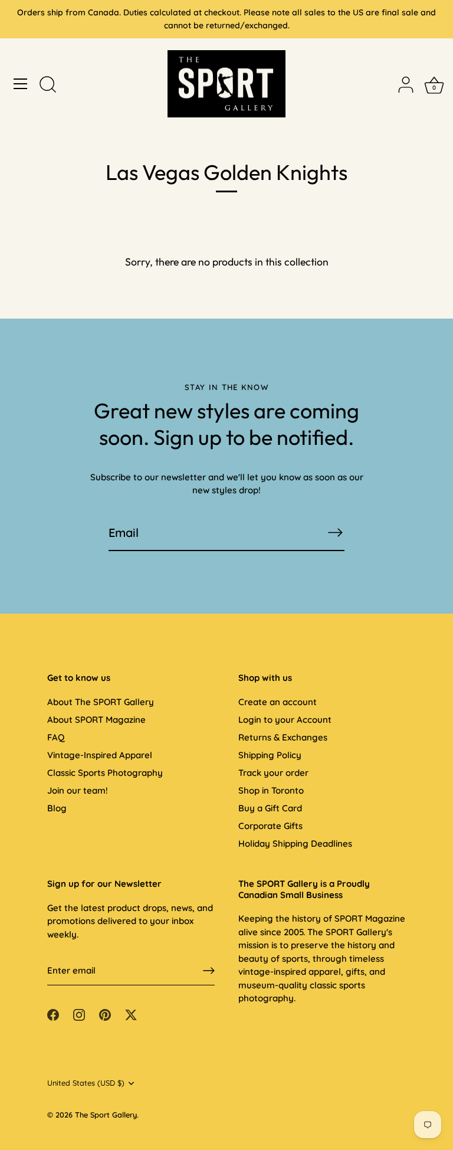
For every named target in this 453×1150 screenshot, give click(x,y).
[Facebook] (53, 1014)
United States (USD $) (85, 1083)
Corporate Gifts (270, 825)
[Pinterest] (105, 1014)
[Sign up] (209, 971)
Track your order (273, 772)
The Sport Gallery (106, 1114)
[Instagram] (79, 1014)
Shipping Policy (269, 755)
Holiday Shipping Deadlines (295, 843)
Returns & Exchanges (282, 737)
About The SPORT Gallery (100, 701)
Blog (57, 808)
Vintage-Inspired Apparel (99, 755)
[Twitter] (131, 1014)
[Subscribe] (335, 533)
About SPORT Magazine (96, 719)
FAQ (55, 737)
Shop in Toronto (271, 790)
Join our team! (77, 790)
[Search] (48, 86)
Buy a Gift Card (270, 808)
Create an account (277, 701)
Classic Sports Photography (105, 772)
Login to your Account (284, 719)
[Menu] (21, 84)
